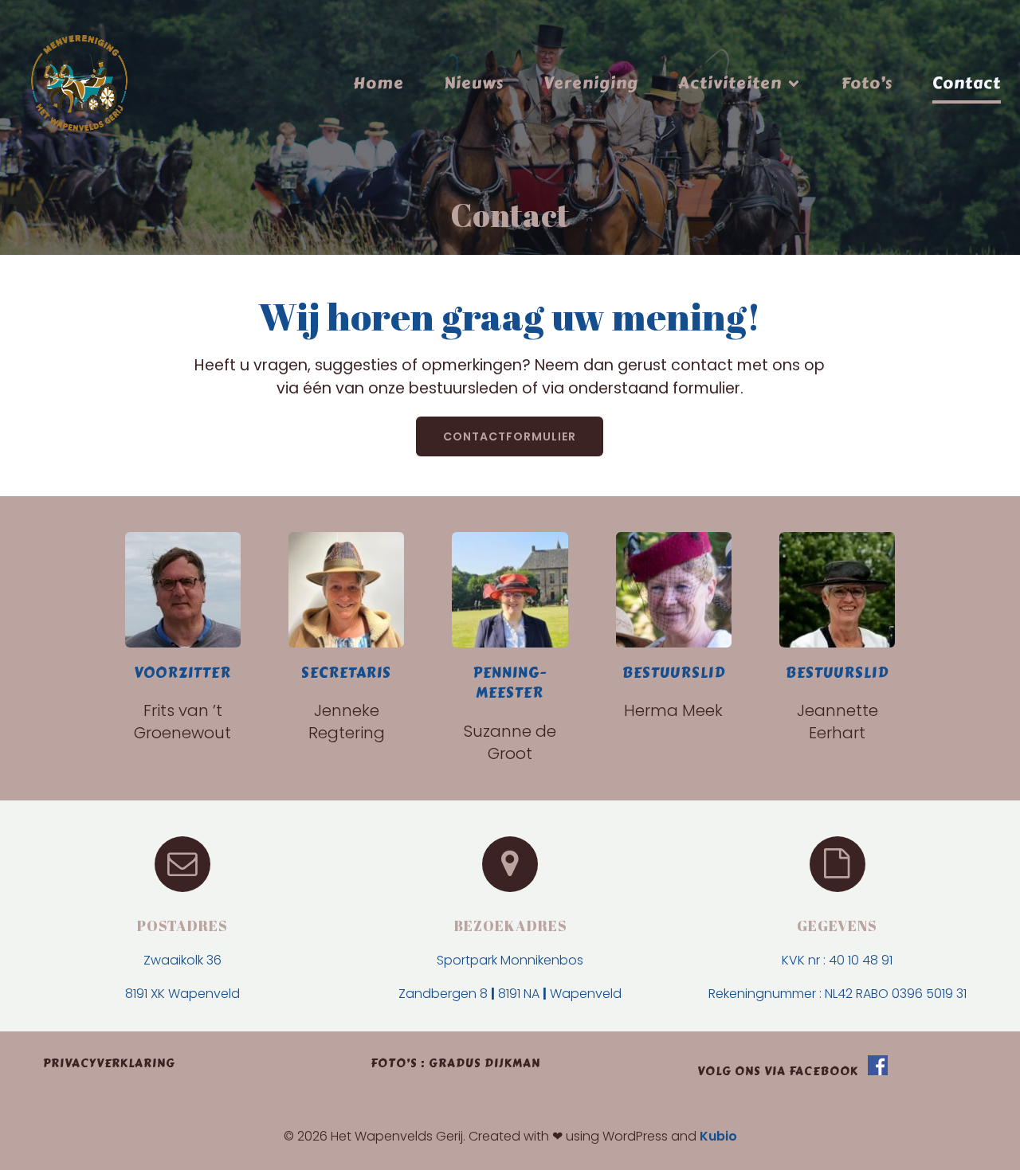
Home (378, 83)
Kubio (718, 1136)
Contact (966, 83)
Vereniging (590, 83)
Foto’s (867, 83)
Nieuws (474, 83)
